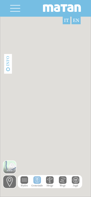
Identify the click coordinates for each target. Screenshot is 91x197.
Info (8, 61)
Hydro (24, 185)
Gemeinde (37, 185)
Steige (50, 185)
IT (66, 20)
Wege (63, 185)
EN (76, 20)
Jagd (75, 185)
